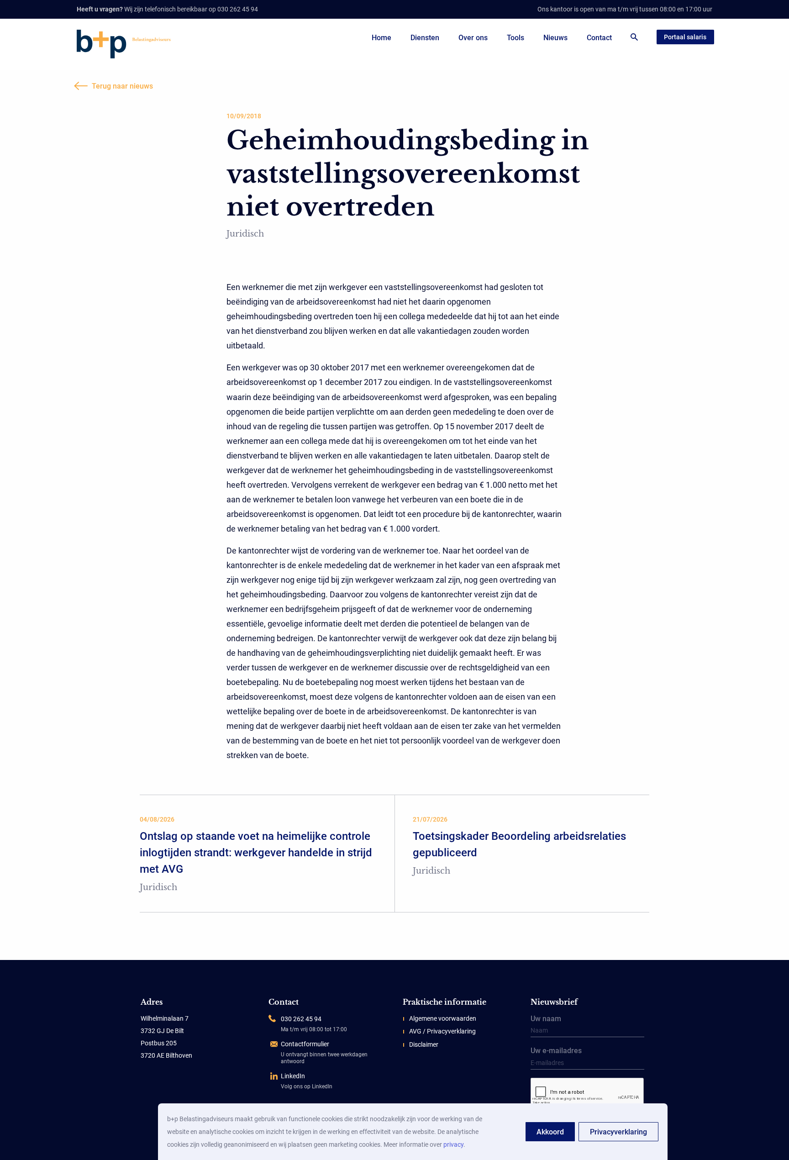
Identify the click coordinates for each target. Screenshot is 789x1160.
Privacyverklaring (618, 1132)
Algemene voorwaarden (442, 1018)
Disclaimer (423, 1044)
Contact (599, 37)
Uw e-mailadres (556, 1051)
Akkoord (550, 1132)
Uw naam (546, 1019)
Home (381, 37)
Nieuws (555, 37)
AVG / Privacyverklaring (442, 1031)
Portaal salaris (685, 37)
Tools (515, 37)
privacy (453, 1144)
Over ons (473, 37)
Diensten (424, 37)
